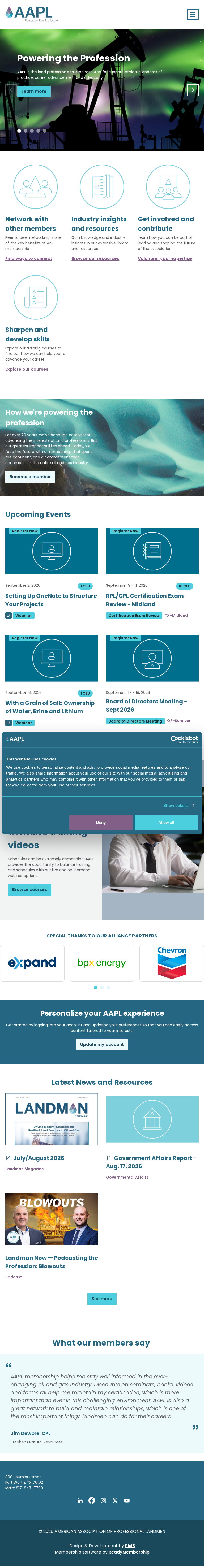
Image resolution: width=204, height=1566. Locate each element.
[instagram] (103, 1500)
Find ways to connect (28, 259)
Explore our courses (26, 369)
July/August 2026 (38, 1158)
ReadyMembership (129, 1552)
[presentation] (11, 90)
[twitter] (115, 1500)
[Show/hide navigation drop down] (193, 14)
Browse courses (29, 889)
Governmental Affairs (127, 1177)
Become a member (30, 477)
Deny (101, 822)
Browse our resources (95, 259)
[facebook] (92, 1500)
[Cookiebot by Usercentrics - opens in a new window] (174, 740)
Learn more (34, 91)
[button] (19, 131)
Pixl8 (130, 1546)
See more (102, 1299)
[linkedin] (80, 1500)
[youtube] (127, 1500)
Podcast (13, 1277)
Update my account (102, 1044)
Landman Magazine (24, 1168)
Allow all (166, 822)
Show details (175, 805)
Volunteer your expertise (165, 259)
